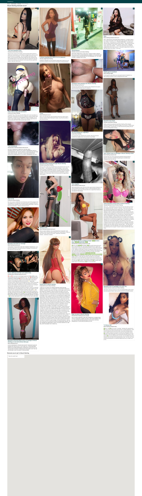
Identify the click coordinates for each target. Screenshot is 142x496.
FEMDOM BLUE (10, 1)
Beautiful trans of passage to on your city (115, 286)
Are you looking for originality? (80, 132)
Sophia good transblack (110, 72)
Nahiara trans (43, 227)
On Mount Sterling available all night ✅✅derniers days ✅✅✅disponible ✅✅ (85, 241)
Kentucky (19, 3)
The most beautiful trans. (15, 50)
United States (13, 3)
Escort (8, 3)
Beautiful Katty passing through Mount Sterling (53, 163)
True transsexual (12, 146)
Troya (41, 113)
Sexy (105, 36)
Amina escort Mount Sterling (48, 284)
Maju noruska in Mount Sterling (80, 314)
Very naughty (75, 184)
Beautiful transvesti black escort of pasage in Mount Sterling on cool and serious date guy (22, 341)
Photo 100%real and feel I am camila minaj (19, 272)
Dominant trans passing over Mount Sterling (84, 83)
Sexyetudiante (76, 50)
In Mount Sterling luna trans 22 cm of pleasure (52, 57)
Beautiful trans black (109, 120)
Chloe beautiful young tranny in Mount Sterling (116, 203)
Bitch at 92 (11, 198)
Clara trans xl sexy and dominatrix (17, 111)
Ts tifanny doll (107, 325)
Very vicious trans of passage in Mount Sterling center (119, 153)
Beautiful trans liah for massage (16, 243)
